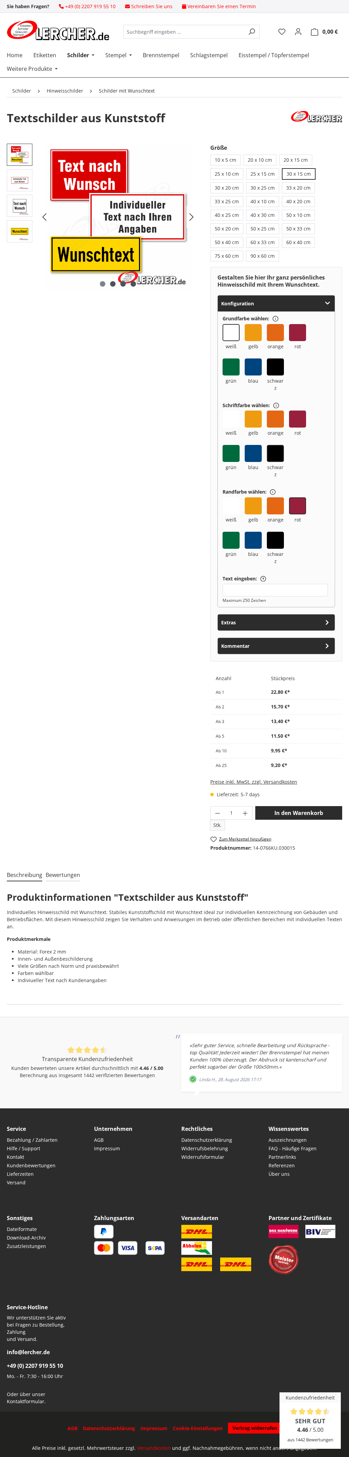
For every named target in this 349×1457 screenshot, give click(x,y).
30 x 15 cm (299, 174)
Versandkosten (154, 1448)
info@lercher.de (28, 1352)
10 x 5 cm (225, 160)
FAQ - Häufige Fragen (293, 1148)
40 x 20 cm (298, 201)
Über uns (279, 1174)
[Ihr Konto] (298, 31)
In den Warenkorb (298, 813)
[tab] (24, 875)
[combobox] (183, 31)
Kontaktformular (25, 1401)
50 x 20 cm (227, 228)
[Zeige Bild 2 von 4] (113, 284)
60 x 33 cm (263, 242)
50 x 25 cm (263, 228)
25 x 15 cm (263, 174)
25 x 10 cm (227, 174)
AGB (99, 1140)
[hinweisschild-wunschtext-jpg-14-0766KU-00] (118, 217)
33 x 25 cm (227, 201)
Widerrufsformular (202, 1157)
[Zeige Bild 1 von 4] (102, 284)
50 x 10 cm (298, 215)
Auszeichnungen (288, 1140)
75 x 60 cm (227, 256)
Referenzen (282, 1165)
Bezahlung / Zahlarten (32, 1140)
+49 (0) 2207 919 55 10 (35, 1366)
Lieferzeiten (20, 1174)
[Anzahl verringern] (217, 813)
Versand (16, 1182)
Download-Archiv (26, 1237)
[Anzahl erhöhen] (245, 813)
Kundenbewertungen (31, 1165)
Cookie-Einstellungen (198, 1428)
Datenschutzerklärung (206, 1140)
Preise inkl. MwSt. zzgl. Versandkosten (253, 782)
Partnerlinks (282, 1157)
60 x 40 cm (298, 242)
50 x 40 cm (227, 242)
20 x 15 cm (296, 160)
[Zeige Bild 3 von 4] (123, 284)
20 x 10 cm (260, 160)
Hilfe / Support (23, 1148)
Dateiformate (22, 1229)
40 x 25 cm (227, 215)
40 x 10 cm (263, 201)
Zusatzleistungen (26, 1246)
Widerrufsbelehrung (204, 1148)
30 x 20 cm (227, 188)
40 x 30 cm (263, 215)
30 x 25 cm (263, 188)
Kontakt (15, 1157)
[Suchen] (252, 31)
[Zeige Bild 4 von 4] (133, 284)
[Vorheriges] (44, 217)
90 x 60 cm (263, 256)
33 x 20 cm (298, 188)
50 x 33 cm (298, 228)
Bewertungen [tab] (63, 875)
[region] (101, 217)
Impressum (107, 1148)
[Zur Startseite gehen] (58, 30)
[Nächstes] (191, 217)
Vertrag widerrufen (254, 1428)
